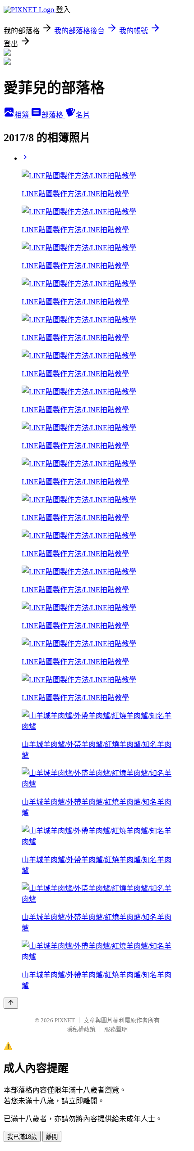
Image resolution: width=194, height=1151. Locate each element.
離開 (52, 1136)
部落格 (53, 115)
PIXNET (65, 1020)
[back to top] (11, 1003)
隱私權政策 (81, 1029)
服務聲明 (116, 1029)
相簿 (22, 115)
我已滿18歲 (22, 1136)
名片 (83, 115)
